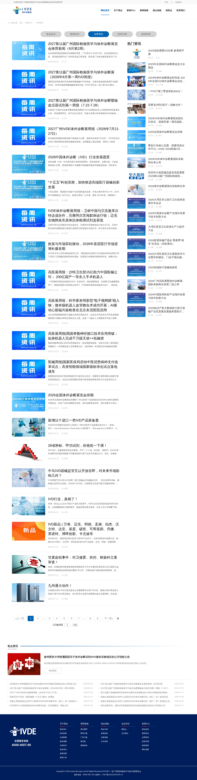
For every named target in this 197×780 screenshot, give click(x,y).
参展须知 (83, 745)
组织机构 (63, 733)
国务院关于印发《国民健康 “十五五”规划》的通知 (32, 697)
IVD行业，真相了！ (63, 499)
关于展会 (118, 10)
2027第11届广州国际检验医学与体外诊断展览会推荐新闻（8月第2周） (132, 684)
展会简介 (63, 729)
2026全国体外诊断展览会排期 (71, 395)
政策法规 (122, 34)
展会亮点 (63, 749)
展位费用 (83, 729)
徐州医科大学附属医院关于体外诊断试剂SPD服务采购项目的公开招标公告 (43, 684)
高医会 (169, 10)
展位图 (83, 741)
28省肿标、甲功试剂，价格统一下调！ (77, 445)
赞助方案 (83, 733)
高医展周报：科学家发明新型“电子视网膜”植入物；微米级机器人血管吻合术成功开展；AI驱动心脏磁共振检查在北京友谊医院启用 (84, 305)
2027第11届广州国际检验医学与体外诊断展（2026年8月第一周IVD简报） (43, 688)
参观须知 (104, 733)
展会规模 (63, 741)
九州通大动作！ (60, 586)
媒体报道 (146, 34)
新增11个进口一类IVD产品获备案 (73, 420)
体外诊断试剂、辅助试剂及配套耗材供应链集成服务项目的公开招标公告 (133, 705)
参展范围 (63, 753)
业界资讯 (39, 23)
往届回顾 (63, 737)
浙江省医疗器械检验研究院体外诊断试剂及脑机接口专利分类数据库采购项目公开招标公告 (136, 692)
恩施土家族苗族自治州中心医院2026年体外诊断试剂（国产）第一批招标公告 (135, 701)
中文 (166, 2)
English (178, 2)
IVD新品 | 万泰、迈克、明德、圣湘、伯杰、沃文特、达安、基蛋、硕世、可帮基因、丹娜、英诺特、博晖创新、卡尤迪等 (83, 529)
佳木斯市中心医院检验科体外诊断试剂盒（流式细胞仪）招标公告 (39, 705)
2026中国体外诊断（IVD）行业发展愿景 (79, 157)
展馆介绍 (63, 758)
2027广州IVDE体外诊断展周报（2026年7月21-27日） (34, 692)
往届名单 (63, 745)
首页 (21, 23)
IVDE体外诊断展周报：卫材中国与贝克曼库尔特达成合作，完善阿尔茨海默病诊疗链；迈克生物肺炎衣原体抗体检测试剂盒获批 (83, 215)
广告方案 (83, 737)
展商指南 (144, 10)
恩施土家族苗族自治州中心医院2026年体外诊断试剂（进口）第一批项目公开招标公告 (45, 701)
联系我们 (181, 10)
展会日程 (104, 729)
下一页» (109, 618)
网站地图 (145, 749)
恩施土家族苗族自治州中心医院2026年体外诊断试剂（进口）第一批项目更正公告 (136, 697)
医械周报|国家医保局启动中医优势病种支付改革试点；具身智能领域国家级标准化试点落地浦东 (83, 366)
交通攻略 (104, 737)
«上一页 (20, 618)
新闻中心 (131, 10)
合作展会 (124, 733)
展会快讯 (51, 34)
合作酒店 (104, 741)
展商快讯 (74, 34)
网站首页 (105, 10)
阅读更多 (53, 670)
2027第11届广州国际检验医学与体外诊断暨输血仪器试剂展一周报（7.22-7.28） (136, 688)
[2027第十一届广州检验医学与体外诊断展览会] (43, 11)
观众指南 (157, 10)
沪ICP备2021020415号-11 (112, 775)
